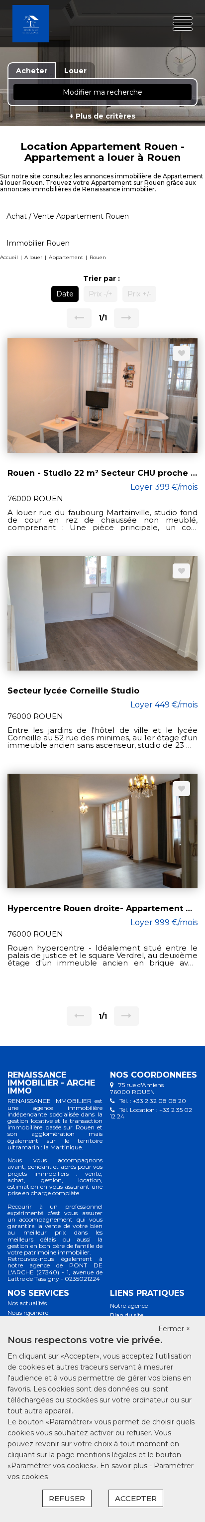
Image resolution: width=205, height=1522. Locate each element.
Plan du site (126, 1315)
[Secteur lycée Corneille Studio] (102, 612)
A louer (33, 257)
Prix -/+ (100, 293)
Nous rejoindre (27, 1312)
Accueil (9, 257)
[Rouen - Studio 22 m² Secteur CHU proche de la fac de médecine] (102, 395)
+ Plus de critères (102, 116)
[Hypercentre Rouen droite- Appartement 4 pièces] (102, 830)
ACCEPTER (136, 1498)
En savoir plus (124, 1465)
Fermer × (174, 1328)
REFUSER (67, 1498)
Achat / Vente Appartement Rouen (67, 216)
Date (65, 293)
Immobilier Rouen (38, 243)
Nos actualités (27, 1303)
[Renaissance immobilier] (44, 23)
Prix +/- (139, 293)
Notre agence (129, 1305)
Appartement (66, 257)
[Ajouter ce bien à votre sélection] (181, 353)
